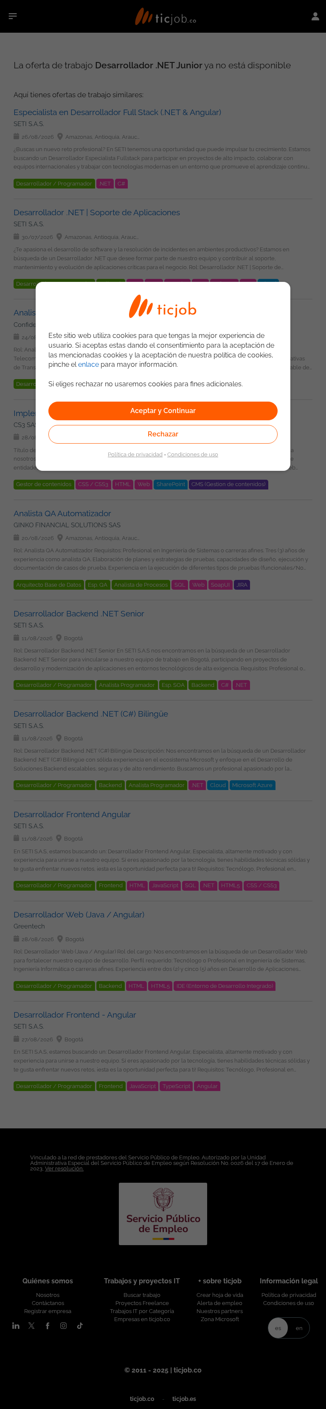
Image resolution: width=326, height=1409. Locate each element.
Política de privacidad (135, 454)
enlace (88, 364)
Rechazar (163, 434)
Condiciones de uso (192, 454)
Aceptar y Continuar (163, 411)
